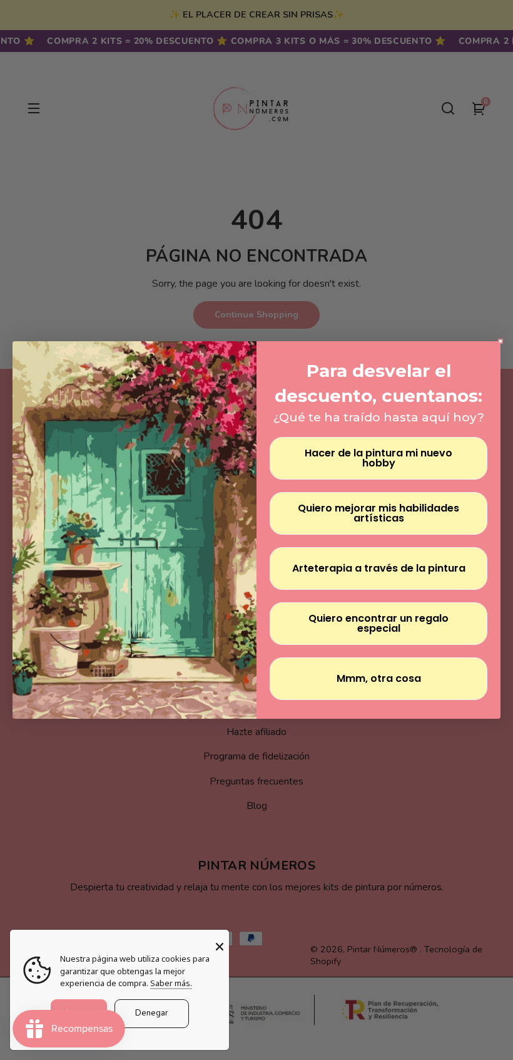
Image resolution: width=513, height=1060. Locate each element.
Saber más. (171, 983)
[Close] (219, 946)
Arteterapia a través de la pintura (378, 568)
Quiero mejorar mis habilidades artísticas (378, 513)
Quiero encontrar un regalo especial (378, 623)
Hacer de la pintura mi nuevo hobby (378, 458)
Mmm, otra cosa (379, 678)
